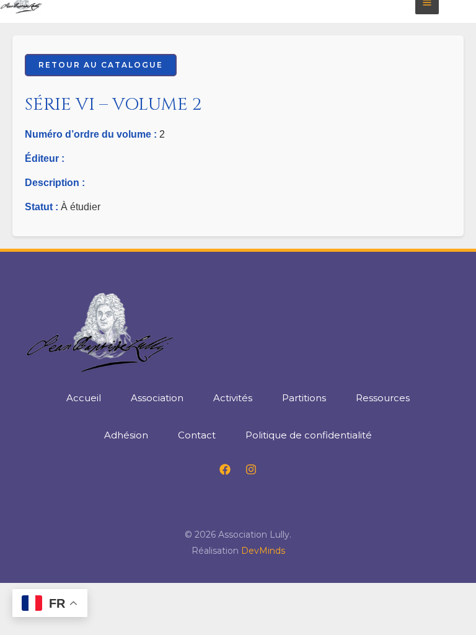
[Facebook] (225, 469)
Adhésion (126, 435)
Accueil (83, 398)
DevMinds (263, 550)
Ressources (383, 398)
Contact (197, 435)
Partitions (304, 398)
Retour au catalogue (100, 64)
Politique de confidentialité (308, 435)
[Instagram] (251, 469)
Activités (232, 398)
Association (157, 398)
